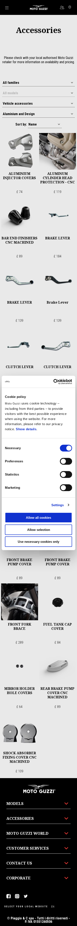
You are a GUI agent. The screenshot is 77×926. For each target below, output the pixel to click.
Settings (57, 505)
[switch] (66, 461)
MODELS (15, 803)
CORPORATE (18, 877)
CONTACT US (19, 863)
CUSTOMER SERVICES (27, 848)
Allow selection (38, 530)
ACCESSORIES (20, 818)
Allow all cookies (38, 517)
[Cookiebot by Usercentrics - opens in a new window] (54, 381)
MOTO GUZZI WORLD (27, 833)
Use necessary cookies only (38, 541)
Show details (26, 429)
